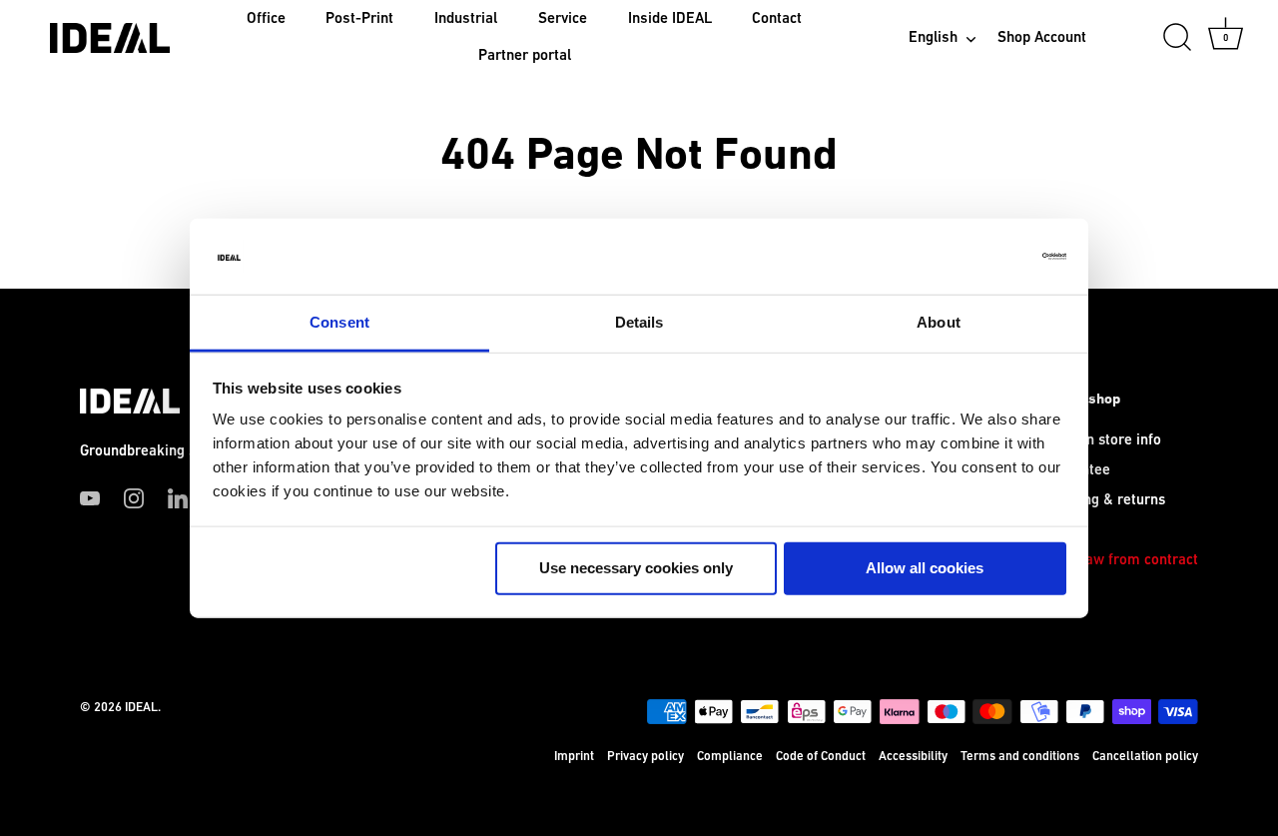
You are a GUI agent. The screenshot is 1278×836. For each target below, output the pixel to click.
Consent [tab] (339, 322)
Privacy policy (645, 756)
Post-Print (359, 18)
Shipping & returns (1103, 499)
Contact (777, 18)
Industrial (465, 18)
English (933, 37)
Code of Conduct (821, 756)
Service (562, 18)
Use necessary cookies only (636, 567)
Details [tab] (639, 322)
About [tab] (938, 322)
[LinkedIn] (178, 497)
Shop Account (1041, 37)
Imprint (574, 756)
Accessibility (913, 756)
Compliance (730, 756)
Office (266, 18)
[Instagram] (134, 497)
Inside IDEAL (670, 18)
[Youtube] (90, 497)
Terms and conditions (1019, 756)
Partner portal (524, 55)
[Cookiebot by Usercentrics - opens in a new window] (979, 257)
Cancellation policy (1145, 756)
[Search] (1177, 38)
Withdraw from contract (1120, 559)
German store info (1101, 439)
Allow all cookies (924, 567)
